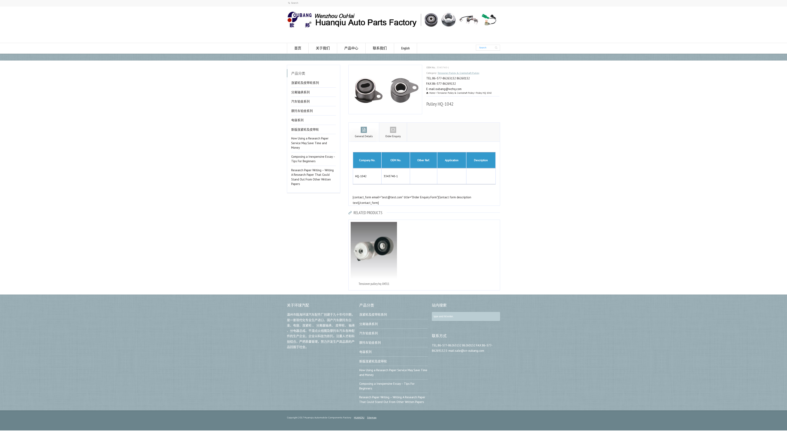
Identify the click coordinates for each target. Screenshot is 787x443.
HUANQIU (359, 417)
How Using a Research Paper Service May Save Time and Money (310, 143)
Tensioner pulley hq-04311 (373, 284)
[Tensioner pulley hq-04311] (374, 222)
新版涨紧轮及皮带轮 (305, 129)
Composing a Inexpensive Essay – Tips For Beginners (313, 159)
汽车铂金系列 (300, 101)
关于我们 (323, 48)
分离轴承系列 (300, 92)
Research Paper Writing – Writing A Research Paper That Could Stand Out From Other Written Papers (312, 177)
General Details (364, 136)
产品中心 (351, 48)
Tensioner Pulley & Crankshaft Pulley (458, 72)
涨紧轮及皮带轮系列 (305, 83)
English (405, 48)
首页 (297, 48)
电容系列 (297, 120)
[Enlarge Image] (385, 67)
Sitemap (371, 417)
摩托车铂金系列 (302, 111)
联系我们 (380, 48)
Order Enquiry (393, 136)
